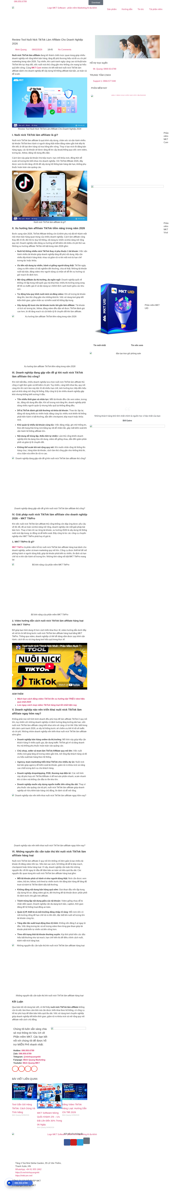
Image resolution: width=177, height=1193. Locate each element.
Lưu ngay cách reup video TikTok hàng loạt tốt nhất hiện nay (47, 705)
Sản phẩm (111, 9)
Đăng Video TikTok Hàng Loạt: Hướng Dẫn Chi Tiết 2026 (74, 1108)
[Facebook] (67, 1142)
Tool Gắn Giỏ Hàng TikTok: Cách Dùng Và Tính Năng (23, 1108)
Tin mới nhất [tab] (99, 345)
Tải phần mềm (155, 9)
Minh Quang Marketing (34, 1060)
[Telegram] (80, 1142)
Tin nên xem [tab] (137, 345)
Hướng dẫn (127, 9)
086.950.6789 (28, 1050)
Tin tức (141, 9)
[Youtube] (73, 1142)
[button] (15, 1069)
